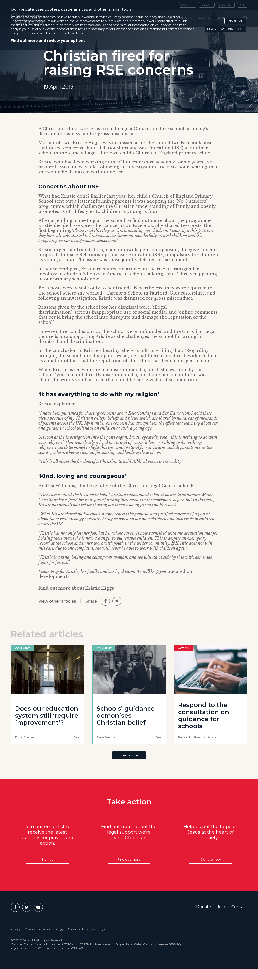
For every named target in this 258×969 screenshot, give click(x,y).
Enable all (235, 21)
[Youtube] (38, 907)
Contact (239, 906)
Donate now (210, 859)
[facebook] (105, 601)
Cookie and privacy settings (86, 929)
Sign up (47, 859)
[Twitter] (26, 907)
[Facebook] (15, 907)
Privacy (15, 929)
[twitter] (116, 601)
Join (221, 906)
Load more (129, 755)
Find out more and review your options (48, 40)
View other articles (57, 601)
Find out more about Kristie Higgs (76, 588)
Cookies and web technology (44, 929)
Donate (203, 906)
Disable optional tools (225, 29)
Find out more (129, 859)
